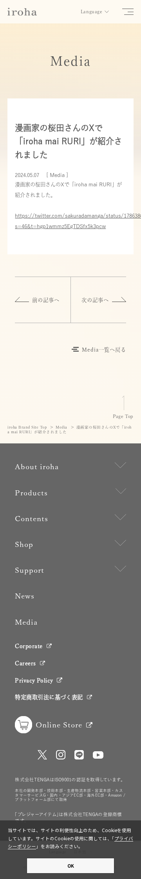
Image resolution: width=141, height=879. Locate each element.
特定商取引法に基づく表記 (49, 697)
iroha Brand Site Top (27, 427)
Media (61, 427)
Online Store (59, 725)
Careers (25, 663)
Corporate (28, 646)
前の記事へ (46, 300)
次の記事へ (95, 300)
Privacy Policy (34, 680)
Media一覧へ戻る (104, 349)
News (24, 596)
